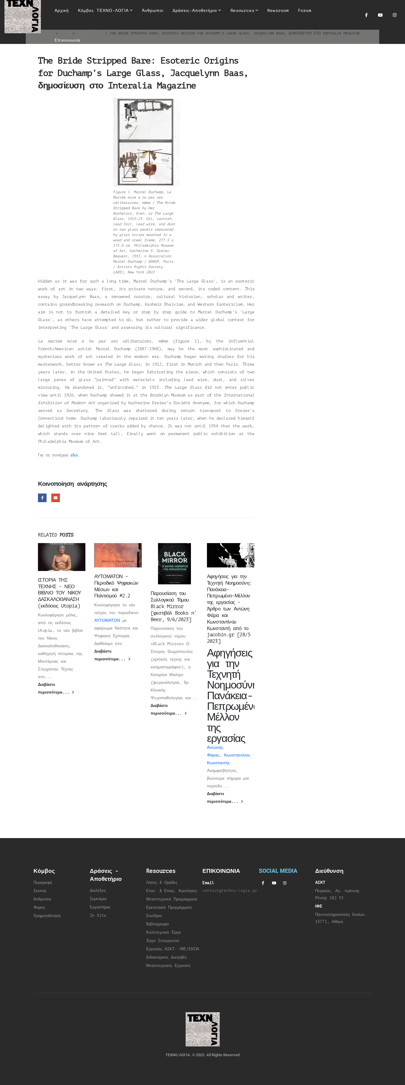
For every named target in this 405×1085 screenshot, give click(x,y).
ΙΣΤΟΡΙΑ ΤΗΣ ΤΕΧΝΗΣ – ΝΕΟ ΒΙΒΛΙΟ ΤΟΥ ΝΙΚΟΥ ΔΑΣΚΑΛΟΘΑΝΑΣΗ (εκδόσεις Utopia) (59, 593)
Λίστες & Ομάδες (161, 883)
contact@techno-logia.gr (230, 891)
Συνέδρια (154, 916)
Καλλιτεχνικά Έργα (163, 932)
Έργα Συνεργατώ (161, 941)
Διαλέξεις (98, 891)
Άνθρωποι (42, 899)
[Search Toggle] (198, 30)
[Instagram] (394, 14)
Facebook (42, 498)
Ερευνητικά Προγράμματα (169, 907)
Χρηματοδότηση (47, 916)
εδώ (74, 455)
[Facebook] (366, 14)
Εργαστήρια (100, 907)
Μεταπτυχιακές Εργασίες (168, 966)
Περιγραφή (43, 883)
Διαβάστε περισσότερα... (55, 688)
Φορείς (39, 907)
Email (55, 498)
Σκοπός (40, 891)
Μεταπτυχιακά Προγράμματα (171, 899)
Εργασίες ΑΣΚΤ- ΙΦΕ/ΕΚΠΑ (172, 949)
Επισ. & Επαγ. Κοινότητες (171, 891)
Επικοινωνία (67, 40)
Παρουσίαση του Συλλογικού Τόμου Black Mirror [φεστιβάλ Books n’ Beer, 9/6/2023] (174, 606)
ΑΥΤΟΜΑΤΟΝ (107, 620)
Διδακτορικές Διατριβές (166, 957)
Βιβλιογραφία (157, 924)
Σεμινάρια (98, 899)
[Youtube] (380, 14)
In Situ (98, 915)
